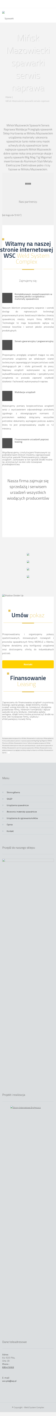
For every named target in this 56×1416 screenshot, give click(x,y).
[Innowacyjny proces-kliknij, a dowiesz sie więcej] (28, 554)
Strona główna (13, 792)
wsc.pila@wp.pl (9, 1380)
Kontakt (28, 664)
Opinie (10, 824)
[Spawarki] (8, 15)
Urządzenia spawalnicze (18, 805)
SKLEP (9, 798)
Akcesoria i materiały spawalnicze (22, 811)
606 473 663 (8, 1367)
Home (8, 97)
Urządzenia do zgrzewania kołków (22, 818)
